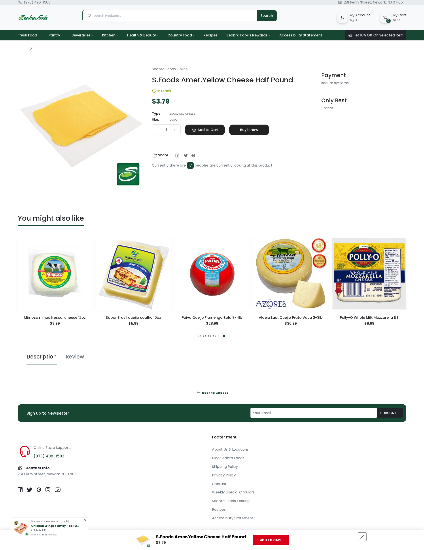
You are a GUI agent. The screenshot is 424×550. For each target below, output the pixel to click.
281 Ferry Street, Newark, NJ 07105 (373, 2)
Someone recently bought (50, 521)
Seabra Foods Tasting (231, 500)
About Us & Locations (230, 449)
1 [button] (200, 336)
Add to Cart (271, 540)
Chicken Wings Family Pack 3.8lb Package (55, 526)
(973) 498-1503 (37, 2)
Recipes (219, 509)
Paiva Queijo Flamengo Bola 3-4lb (212, 317)
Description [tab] (41, 356)
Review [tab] (75, 356)
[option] (54, 287)
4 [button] (214, 336)
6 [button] (224, 336)
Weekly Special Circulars (233, 492)
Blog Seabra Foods (228, 458)
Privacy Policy (224, 475)
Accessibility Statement (232, 518)
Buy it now (249, 129)
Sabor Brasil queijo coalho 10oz (133, 317)
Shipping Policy (225, 466)
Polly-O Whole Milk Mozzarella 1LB (369, 317)
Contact (219, 483)
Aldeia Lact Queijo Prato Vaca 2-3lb (291, 317)
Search (267, 15)
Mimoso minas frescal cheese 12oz (55, 317)
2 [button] (204, 336)
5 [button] (219, 336)
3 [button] (209, 336)
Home (22, 48)
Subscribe (389, 412)
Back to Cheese (215, 393)
